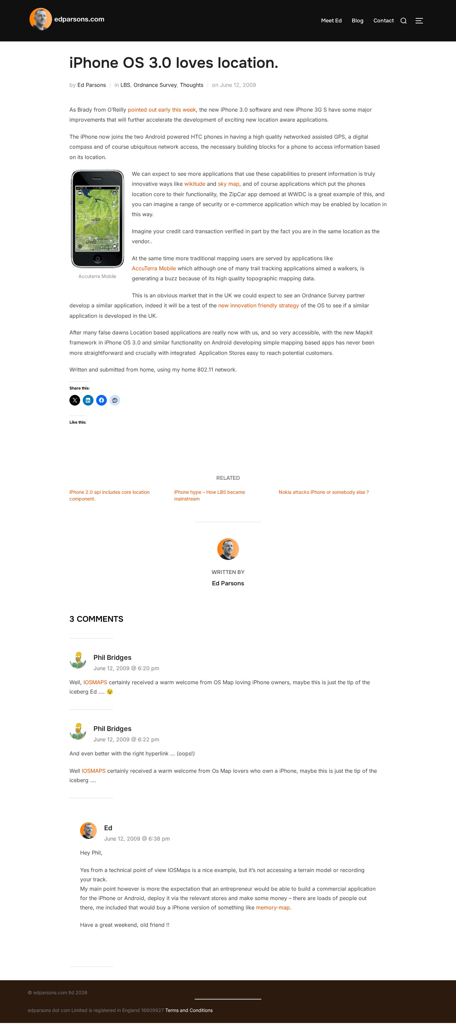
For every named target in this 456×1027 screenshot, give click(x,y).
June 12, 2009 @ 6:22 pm (126, 739)
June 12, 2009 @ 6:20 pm (126, 668)
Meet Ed (331, 20)
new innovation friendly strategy (258, 305)
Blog (358, 20)
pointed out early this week (162, 109)
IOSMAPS (95, 682)
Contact (384, 20)
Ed (108, 828)
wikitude (194, 183)
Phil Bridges (112, 657)
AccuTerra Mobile (154, 268)
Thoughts (191, 85)
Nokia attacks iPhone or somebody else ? (324, 492)
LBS (125, 85)
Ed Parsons (91, 85)
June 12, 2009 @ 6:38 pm (137, 838)
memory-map (273, 907)
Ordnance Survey (155, 85)
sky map (228, 183)
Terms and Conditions (189, 1010)
